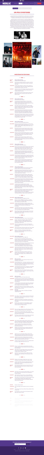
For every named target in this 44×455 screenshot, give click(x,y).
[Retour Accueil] (7, 3)
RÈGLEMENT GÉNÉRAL (27, 449)
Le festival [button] (20, 3)
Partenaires (25, 8)
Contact (15, 449)
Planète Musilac (31, 3)
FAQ (23, 449)
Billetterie (39, 3)
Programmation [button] (16, 3)
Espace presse (19, 449)
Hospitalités (20, 8)
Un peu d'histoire (15, 8)
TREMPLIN (30, 8)
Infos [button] (23, 3)
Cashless (36, 3)
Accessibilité (26, 3)
